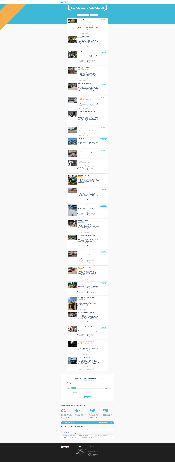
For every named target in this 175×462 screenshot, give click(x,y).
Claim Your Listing (80, 452)
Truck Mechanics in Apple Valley (83, 435)
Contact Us (79, 455)
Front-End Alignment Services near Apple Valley (101, 436)
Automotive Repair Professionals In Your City (69, 428)
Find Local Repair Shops (81, 449)
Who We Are (79, 454)
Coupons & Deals (94, 14)
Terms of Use (110, 460)
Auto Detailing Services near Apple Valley (85, 437)
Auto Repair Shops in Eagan (98, 428)
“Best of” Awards (80, 453)
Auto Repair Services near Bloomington (84, 428)
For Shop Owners (80, 451)
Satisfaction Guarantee (81, 448)
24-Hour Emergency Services (84, 14)
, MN (77, 433)
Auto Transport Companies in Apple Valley (69, 437)
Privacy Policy (104, 460)
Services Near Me (80, 450)
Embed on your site (88, 397)
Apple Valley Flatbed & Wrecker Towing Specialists (68, 436)
